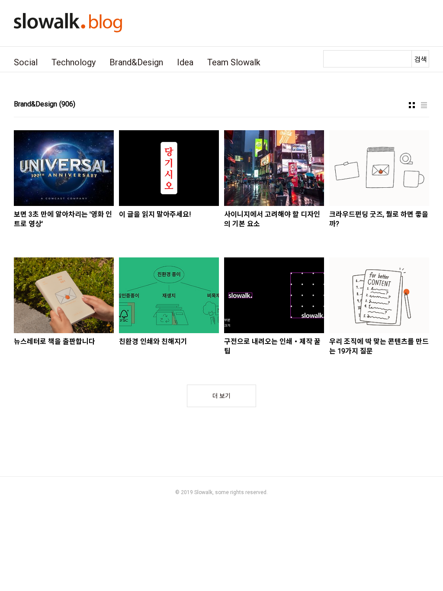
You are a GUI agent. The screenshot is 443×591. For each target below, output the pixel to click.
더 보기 (221, 395)
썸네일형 (412, 105)
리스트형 (424, 105)
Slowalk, (204, 492)
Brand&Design (136, 62)
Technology (73, 62)
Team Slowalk (233, 62)
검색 (420, 59)
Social (26, 62)
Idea (185, 62)
